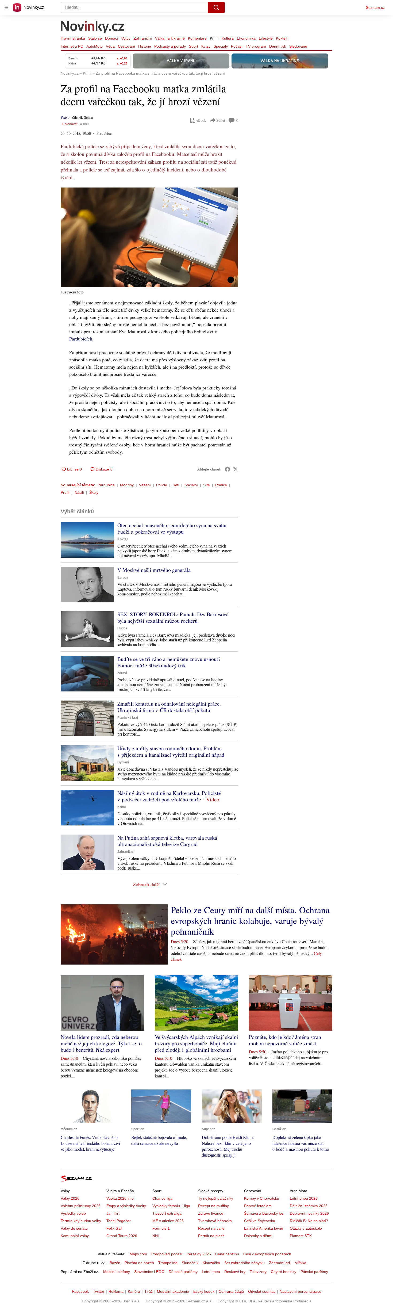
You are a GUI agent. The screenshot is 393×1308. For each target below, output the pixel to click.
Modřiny (127, 485)
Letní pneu (211, 1271)
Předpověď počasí (166, 1254)
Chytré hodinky (283, 1271)
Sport (193, 46)
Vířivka (300, 1263)
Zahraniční (143, 38)
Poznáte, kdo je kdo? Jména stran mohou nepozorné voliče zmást (285, 1040)
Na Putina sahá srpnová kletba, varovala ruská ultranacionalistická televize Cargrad (167, 841)
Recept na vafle (211, 1228)
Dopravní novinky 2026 (309, 1213)
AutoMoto (94, 46)
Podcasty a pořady (170, 46)
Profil (65, 492)
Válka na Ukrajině (170, 38)
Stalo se (95, 38)
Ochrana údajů (231, 1291)
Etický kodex (203, 1291)
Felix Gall (114, 1228)
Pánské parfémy (314, 1271)
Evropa (122, 577)
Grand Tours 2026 (121, 1236)
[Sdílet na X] (235, 469)
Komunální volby (75, 1236)
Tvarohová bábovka (215, 1221)
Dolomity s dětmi (258, 1236)
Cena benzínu (227, 1254)
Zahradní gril (280, 1263)
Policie (161, 485)
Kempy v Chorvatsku (261, 1198)
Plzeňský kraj (127, 718)
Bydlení (123, 762)
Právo (65, 117)
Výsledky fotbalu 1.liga (171, 1206)
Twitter (98, 1291)
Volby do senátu (74, 1228)
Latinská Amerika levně (263, 1228)
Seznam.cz (375, 7)
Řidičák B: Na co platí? (309, 1221)
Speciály (221, 46)
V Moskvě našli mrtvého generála (154, 569)
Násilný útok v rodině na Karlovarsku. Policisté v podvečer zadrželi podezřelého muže (169, 796)
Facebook (80, 1291)
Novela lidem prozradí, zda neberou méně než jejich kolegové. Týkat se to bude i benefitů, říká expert (101, 1043)
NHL (156, 1236)
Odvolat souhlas (261, 1291)
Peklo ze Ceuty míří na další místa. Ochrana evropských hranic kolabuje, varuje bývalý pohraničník (250, 920)
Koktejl (281, 38)
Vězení (145, 485)
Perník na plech (211, 1236)
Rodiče (221, 485)
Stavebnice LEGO (149, 1271)
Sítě (206, 485)
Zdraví (122, 673)
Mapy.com (138, 1254)
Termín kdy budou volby (81, 1221)
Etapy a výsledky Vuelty (126, 1206)
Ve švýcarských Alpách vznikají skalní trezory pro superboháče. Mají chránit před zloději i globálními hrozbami (196, 1043)
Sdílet (220, 120)
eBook (201, 120)
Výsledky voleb (73, 1213)
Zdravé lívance (210, 1213)
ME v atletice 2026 (168, 1221)
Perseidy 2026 (199, 1254)
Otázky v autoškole (306, 1228)
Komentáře (197, 38)
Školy (93, 492)
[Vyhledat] (216, 7)
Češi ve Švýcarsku (259, 1221)
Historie (144, 46)
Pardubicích (80, 338)
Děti (175, 485)
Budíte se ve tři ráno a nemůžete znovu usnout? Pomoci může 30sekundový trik (169, 662)
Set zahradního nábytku (244, 1263)
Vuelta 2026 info (120, 1198)
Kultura (228, 38)
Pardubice (106, 485)
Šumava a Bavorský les (264, 1213)
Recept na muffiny (213, 1206)
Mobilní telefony (116, 1271)
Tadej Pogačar (118, 1221)
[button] (149, 237)
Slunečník (190, 1263)
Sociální (191, 485)
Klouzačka (211, 1263)
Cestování (126, 46)
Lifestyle (266, 38)
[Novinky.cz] (93, 27)
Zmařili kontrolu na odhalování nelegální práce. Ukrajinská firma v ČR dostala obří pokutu (169, 707)
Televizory (258, 1271)
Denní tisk (277, 46)
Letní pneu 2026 (304, 1198)
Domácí (111, 38)
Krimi (214, 38)
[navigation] (6, 7)
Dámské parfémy (183, 1271)
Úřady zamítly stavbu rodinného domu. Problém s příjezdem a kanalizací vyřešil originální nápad (170, 751)
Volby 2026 (70, 1198)
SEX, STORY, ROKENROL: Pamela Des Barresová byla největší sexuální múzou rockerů (173, 617)
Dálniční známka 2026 (309, 1206)
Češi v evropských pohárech (267, 1254)
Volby (125, 38)
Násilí (79, 492)
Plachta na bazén (139, 1263)
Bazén (115, 1263)
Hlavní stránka (73, 38)
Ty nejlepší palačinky (215, 1198)
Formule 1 (161, 1228)
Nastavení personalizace (300, 1291)
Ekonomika (246, 38)
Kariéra (134, 1291)
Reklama (116, 1291)
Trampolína (168, 1263)
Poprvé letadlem (258, 1206)
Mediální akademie (173, 1291)
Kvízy (205, 46)
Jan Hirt (113, 1213)
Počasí (236, 46)
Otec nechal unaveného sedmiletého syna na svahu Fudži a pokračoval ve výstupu (171, 528)
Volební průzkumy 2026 (81, 1206)
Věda (110, 46)
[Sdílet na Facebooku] (227, 469)
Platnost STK (301, 1236)
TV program (256, 46)
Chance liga (162, 1198)
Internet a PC (72, 46)
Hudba (122, 628)
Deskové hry (234, 1271)
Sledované (298, 46)
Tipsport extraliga (167, 1213)
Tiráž (148, 1291)
